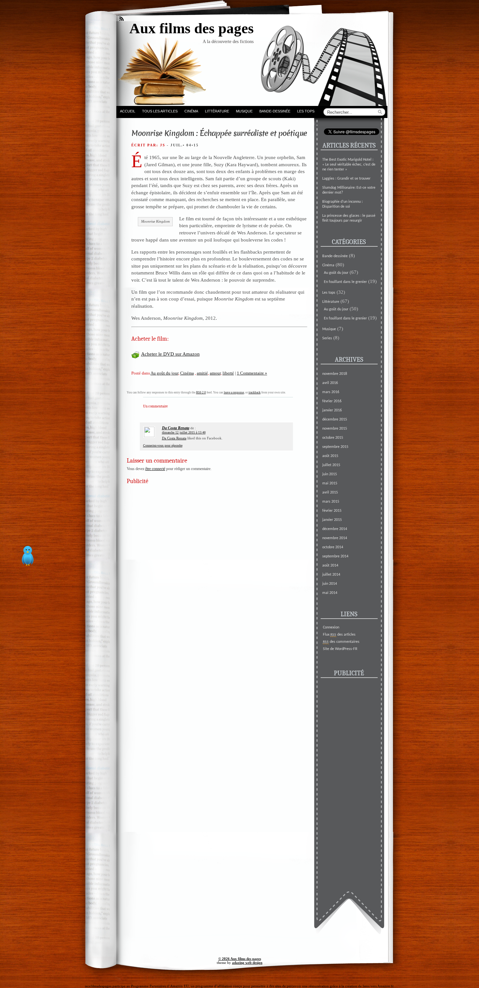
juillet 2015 (331, 465)
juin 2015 (329, 474)
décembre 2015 (334, 419)
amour (215, 373)
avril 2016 (330, 383)
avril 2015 (330, 492)
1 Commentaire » (252, 373)
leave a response (234, 392)
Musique (244, 111)
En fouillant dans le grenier (345, 282)
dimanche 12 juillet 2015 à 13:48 (184, 432)
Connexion (331, 627)
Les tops (305, 111)
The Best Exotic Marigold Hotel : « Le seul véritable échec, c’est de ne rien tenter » (348, 164)
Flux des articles (339, 635)
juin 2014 (329, 584)
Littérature (217, 111)
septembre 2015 (335, 447)
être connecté (155, 468)
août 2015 (330, 456)
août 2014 (330, 566)
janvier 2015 (332, 520)
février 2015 (331, 511)
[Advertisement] (215, 534)
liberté (228, 373)
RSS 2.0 (201, 392)
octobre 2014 (332, 547)
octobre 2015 (332, 438)
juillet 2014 (331, 575)
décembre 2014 (334, 529)
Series (327, 338)
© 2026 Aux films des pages (239, 959)
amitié (202, 373)
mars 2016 (330, 392)
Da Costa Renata (175, 428)
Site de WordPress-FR (340, 649)
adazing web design (247, 963)
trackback (255, 392)
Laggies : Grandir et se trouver (346, 179)
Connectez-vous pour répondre (162, 445)
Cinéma (191, 111)
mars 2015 (330, 502)
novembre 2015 (334, 429)
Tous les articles (160, 111)
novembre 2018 (334, 374)
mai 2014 (329, 593)
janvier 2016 (332, 410)
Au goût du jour (164, 373)
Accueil (127, 111)
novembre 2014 (334, 538)
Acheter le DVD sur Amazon (170, 354)
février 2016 (331, 401)
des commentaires (341, 642)
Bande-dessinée (274, 111)
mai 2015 (329, 483)
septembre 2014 (335, 556)
